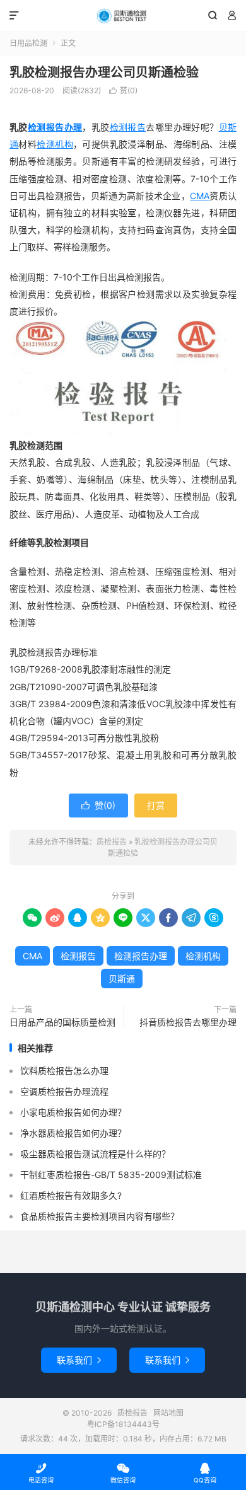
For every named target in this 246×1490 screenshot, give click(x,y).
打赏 (156, 805)
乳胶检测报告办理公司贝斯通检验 (104, 72)
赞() (123, 90)
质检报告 (123, 15)
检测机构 (55, 144)
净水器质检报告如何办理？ (73, 1133)
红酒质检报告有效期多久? (71, 1195)
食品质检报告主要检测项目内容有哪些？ (99, 1216)
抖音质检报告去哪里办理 (188, 1022)
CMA (199, 195)
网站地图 (168, 1413)
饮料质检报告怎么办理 (64, 1070)
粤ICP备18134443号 (123, 1424)
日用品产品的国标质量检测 (62, 1022)
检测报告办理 (55, 127)
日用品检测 (28, 43)
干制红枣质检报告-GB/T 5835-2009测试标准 (111, 1174)
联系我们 (79, 1359)
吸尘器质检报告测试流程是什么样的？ (95, 1153)
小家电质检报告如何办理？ (73, 1112)
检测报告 (128, 127)
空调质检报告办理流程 (64, 1091)
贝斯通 (121, 978)
